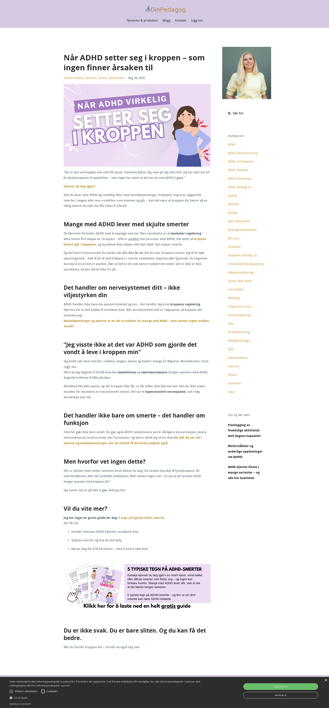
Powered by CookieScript (20, 704)
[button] (110, 698)
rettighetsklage (239, 340)
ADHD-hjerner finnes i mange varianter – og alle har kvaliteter (244, 472)
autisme (233, 204)
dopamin (234, 247)
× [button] (325, 680)
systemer (234, 383)
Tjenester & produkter (142, 20)
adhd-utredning (239, 178)
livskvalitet (236, 289)
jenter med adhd (240, 281)
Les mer (65, 685)
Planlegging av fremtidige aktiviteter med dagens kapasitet (244, 430)
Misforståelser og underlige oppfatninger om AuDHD (245, 451)
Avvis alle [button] (281, 695)
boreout (233, 238)
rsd (230, 349)
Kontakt (180, 20)
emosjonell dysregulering (246, 264)
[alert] (164, 692)
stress (102, 78)
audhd (232, 196)
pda (230, 324)
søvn (231, 392)
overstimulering (239, 315)
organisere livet (239, 306)
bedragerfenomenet (242, 230)
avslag (232, 212)
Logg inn (197, 20)
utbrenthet (116, 78)
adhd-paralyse (238, 170)
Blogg (166, 20)
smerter (91, 78)
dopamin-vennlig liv (242, 255)
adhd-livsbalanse (240, 161)
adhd (231, 144)
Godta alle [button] (281, 686)
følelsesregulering (241, 272)
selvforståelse (74, 78)
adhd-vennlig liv (240, 187)
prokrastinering (239, 332)
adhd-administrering (243, 153)
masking (234, 298)
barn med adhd (239, 221)
